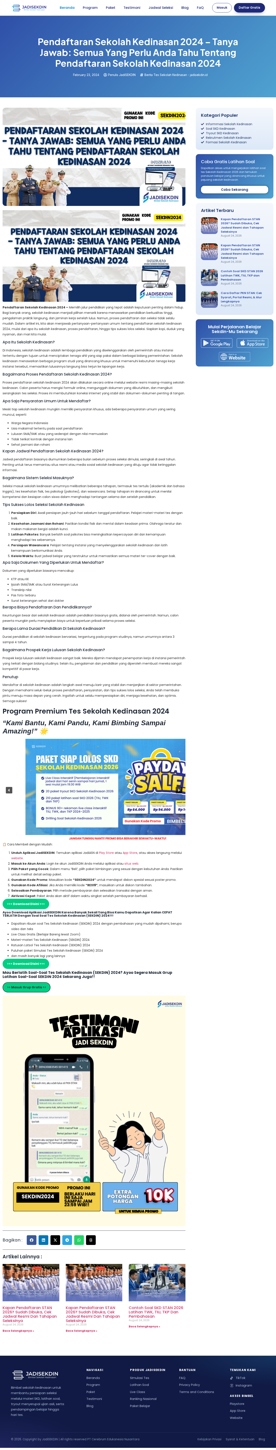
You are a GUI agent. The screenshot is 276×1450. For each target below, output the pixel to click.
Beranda (67, 7)
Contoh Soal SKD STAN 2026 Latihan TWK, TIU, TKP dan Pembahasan (156, 1312)
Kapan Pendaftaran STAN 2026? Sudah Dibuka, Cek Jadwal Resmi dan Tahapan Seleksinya (30, 1314)
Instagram (244, 1385)
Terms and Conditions (196, 1392)
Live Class (137, 1392)
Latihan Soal (139, 1385)
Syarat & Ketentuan (240, 1439)
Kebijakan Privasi (209, 1439)
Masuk (222, 7)
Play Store (107, 853)
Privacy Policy (189, 1385)
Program (90, 7)
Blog (185, 7)
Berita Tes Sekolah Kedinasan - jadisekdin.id (176, 75)
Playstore (237, 1404)
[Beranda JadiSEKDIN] (29, 7)
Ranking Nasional (143, 1399)
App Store (130, 853)
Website (236, 1418)
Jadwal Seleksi (161, 7)
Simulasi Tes (139, 1378)
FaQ (200, 7)
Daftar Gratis (249, 7)
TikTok (240, 1378)
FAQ (182, 1378)
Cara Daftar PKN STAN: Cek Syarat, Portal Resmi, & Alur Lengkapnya (241, 297)
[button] (9, 790)
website (17, 858)
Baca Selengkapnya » (18, 1331)
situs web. (131, 863)
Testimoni (132, 7)
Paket (110, 7)
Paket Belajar (140, 1406)
